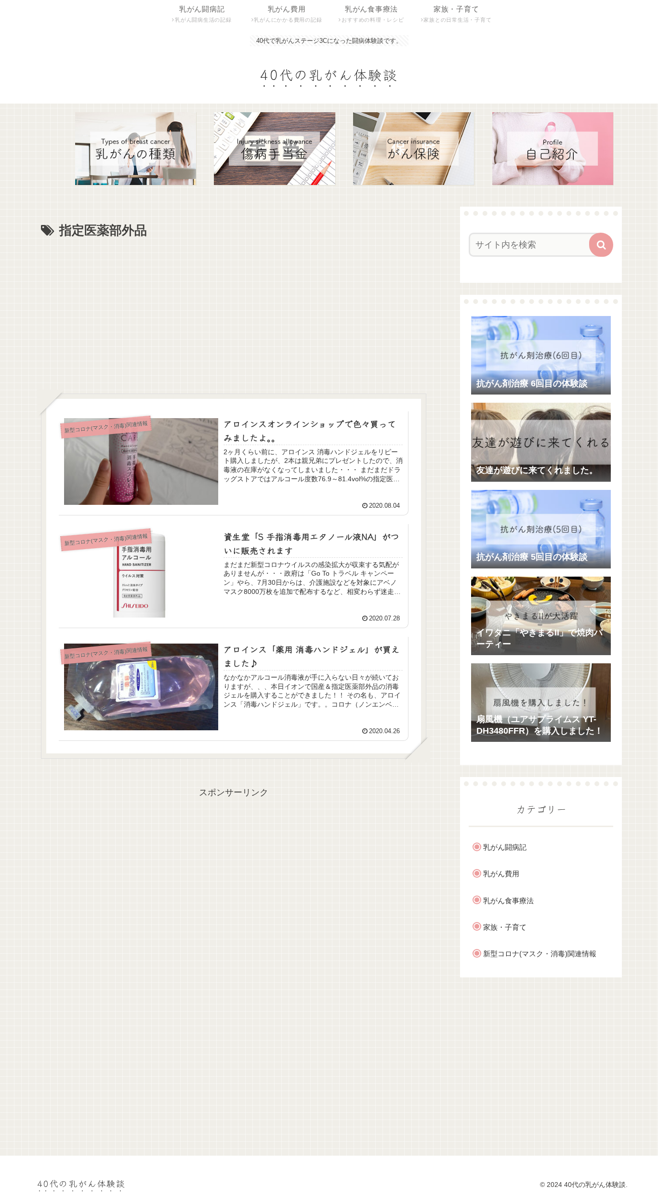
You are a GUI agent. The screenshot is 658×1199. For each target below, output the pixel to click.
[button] (601, 245)
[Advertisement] (233, 314)
